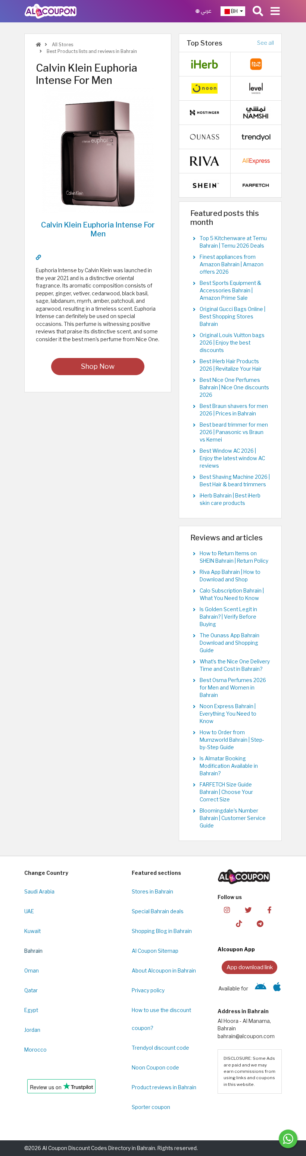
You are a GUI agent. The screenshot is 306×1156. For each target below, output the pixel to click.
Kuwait (32, 931)
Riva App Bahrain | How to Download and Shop (230, 575)
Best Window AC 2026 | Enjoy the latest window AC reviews (232, 458)
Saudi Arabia (39, 892)
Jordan (32, 1030)
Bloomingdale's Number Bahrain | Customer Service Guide (233, 818)
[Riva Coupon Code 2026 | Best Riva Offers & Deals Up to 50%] (204, 161)
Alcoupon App (236, 949)
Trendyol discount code (160, 1048)
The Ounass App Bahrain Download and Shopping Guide (229, 642)
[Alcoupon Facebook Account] (269, 909)
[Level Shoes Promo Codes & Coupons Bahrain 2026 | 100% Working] (256, 88)
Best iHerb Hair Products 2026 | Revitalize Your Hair (231, 365)
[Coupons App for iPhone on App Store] (277, 988)
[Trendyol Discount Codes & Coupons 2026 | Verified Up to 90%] (256, 136)
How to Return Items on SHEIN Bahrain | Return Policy (234, 557)
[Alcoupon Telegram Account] (260, 923)
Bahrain (33, 951)
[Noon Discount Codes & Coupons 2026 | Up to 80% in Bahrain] (204, 88)
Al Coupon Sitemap (155, 951)
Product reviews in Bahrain (164, 1087)
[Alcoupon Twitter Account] (248, 909)
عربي (206, 11)
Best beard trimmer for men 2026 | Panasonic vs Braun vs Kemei (234, 432)
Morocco (35, 1050)
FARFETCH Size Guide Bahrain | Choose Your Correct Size (226, 792)
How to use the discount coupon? (161, 1019)
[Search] (258, 11)
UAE (29, 911)
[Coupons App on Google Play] (260, 988)
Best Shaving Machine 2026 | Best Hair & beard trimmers (235, 480)
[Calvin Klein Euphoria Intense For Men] (98, 150)
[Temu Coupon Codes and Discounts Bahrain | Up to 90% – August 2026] (256, 64)
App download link (250, 967)
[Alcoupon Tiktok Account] (238, 923)
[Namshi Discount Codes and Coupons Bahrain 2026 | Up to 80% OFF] (256, 112)
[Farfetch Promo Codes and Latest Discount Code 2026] (256, 185)
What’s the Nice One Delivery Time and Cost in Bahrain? (235, 665)
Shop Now (98, 366)
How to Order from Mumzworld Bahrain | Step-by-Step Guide (232, 739)
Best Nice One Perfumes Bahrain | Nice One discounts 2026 (234, 387)
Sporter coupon (151, 1107)
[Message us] (288, 1139)
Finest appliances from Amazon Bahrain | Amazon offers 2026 (231, 264)
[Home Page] (50, 11)
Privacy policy (148, 990)
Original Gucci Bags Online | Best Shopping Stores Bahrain (232, 316)
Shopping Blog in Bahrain (162, 931)
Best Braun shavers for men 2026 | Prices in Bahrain (234, 410)
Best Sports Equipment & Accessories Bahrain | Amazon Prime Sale (230, 290)
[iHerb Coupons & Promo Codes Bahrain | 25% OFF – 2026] (204, 64)
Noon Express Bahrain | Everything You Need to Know (228, 713)
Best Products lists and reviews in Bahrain (91, 51)
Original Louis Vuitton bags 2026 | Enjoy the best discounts (232, 342)
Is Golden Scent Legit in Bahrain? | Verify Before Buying (228, 616)
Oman (31, 971)
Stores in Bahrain (152, 892)
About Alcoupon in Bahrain (164, 971)
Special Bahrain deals (158, 911)
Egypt (31, 1010)
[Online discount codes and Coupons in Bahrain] (38, 44)
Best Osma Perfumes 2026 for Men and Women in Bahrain (233, 687)
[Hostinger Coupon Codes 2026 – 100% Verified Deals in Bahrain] (204, 112)
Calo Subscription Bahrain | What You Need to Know (232, 594)
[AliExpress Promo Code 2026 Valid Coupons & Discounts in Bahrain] (256, 161)
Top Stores (204, 43)
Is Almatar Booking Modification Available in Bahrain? (229, 766)
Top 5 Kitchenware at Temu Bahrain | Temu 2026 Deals (233, 242)
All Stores (62, 44)
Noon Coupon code (155, 1068)
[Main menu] (275, 11)
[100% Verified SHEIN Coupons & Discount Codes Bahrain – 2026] (204, 185)
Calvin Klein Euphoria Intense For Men (98, 229)
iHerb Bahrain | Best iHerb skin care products (230, 499)
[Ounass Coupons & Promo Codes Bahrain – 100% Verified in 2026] (204, 136)
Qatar (31, 990)
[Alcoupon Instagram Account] (226, 909)
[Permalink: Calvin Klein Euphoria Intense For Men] (38, 257)
